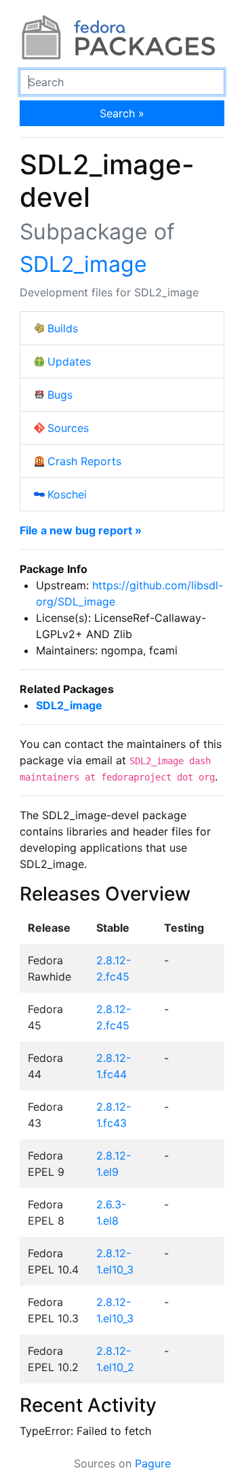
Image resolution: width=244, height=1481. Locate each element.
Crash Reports (84, 461)
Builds (62, 328)
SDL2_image (83, 264)
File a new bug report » (81, 530)
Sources (68, 428)
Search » (122, 113)
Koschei (67, 494)
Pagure (153, 1463)
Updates (69, 361)
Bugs (60, 394)
